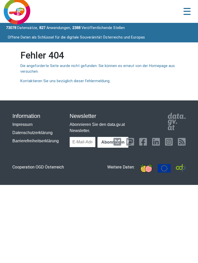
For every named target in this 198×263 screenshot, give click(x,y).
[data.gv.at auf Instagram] (169, 142)
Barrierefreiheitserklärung (35, 141)
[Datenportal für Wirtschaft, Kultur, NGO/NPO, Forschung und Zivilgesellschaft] (181, 168)
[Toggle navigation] (187, 11)
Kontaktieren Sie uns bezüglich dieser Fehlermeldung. (65, 81)
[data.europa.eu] (164, 168)
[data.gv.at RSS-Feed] (182, 142)
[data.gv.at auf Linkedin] (156, 142)
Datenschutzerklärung (32, 132)
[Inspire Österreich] (146, 168)
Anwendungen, (55, 28)
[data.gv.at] (177, 121)
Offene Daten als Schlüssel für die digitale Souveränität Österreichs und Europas (76, 37)
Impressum (22, 124)
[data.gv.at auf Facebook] (143, 142)
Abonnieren (113, 142)
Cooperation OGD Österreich (38, 167)
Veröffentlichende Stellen (98, 28)
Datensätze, (22, 28)
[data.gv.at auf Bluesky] (117, 142)
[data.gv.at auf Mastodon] (130, 142)
